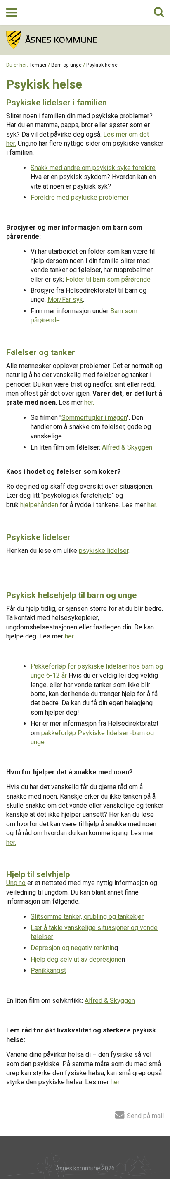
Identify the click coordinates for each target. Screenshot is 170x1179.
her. (89, 402)
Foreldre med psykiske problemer (80, 197)
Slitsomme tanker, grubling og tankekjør (87, 916)
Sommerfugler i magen (94, 418)
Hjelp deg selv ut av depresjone (76, 959)
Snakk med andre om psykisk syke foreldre (93, 168)
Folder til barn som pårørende (108, 279)
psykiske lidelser (103, 551)
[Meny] (11, 12)
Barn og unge (66, 65)
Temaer (38, 65)
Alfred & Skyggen (127, 447)
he (114, 1082)
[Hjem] (85, 40)
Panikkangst (48, 970)
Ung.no (16, 883)
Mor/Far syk (65, 299)
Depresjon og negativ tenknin (72, 948)
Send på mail (144, 1115)
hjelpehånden (39, 505)
